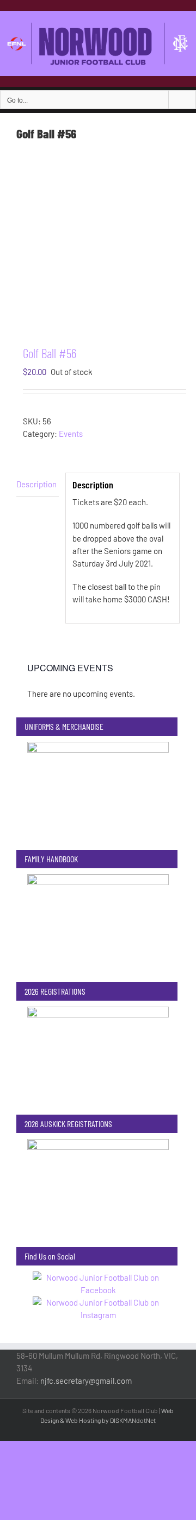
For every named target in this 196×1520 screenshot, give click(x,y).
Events (71, 433)
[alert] (98, 694)
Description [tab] (36, 484)
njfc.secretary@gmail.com (86, 1380)
